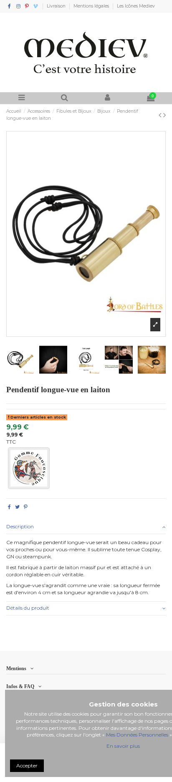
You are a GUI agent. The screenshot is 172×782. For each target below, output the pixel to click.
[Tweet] (17, 507)
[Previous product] (161, 115)
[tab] (86, 527)
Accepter (27, 765)
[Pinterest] (26, 507)
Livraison (57, 6)
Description (20, 526)
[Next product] (164, 115)
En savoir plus (123, 746)
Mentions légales (91, 6)
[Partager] (9, 507)
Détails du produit (27, 608)
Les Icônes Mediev (136, 6)
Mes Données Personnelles (137, 735)
